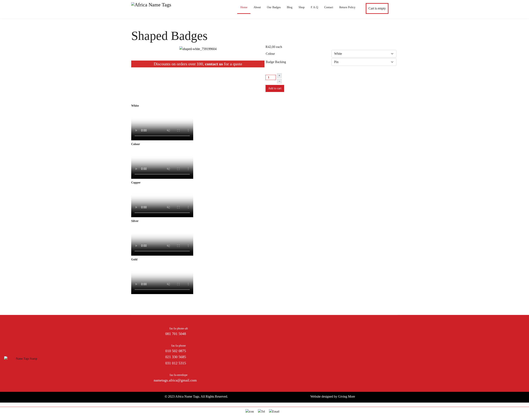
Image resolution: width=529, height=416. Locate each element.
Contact (328, 7)
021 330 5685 (175, 357)
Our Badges (274, 7)
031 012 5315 (175, 363)
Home (243, 7)
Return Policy (347, 7)
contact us (214, 64)
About (257, 7)
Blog (289, 7)
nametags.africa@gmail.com (175, 380)
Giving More (346, 396)
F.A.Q (314, 7)
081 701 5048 (175, 334)
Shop (302, 7)
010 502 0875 (175, 351)
